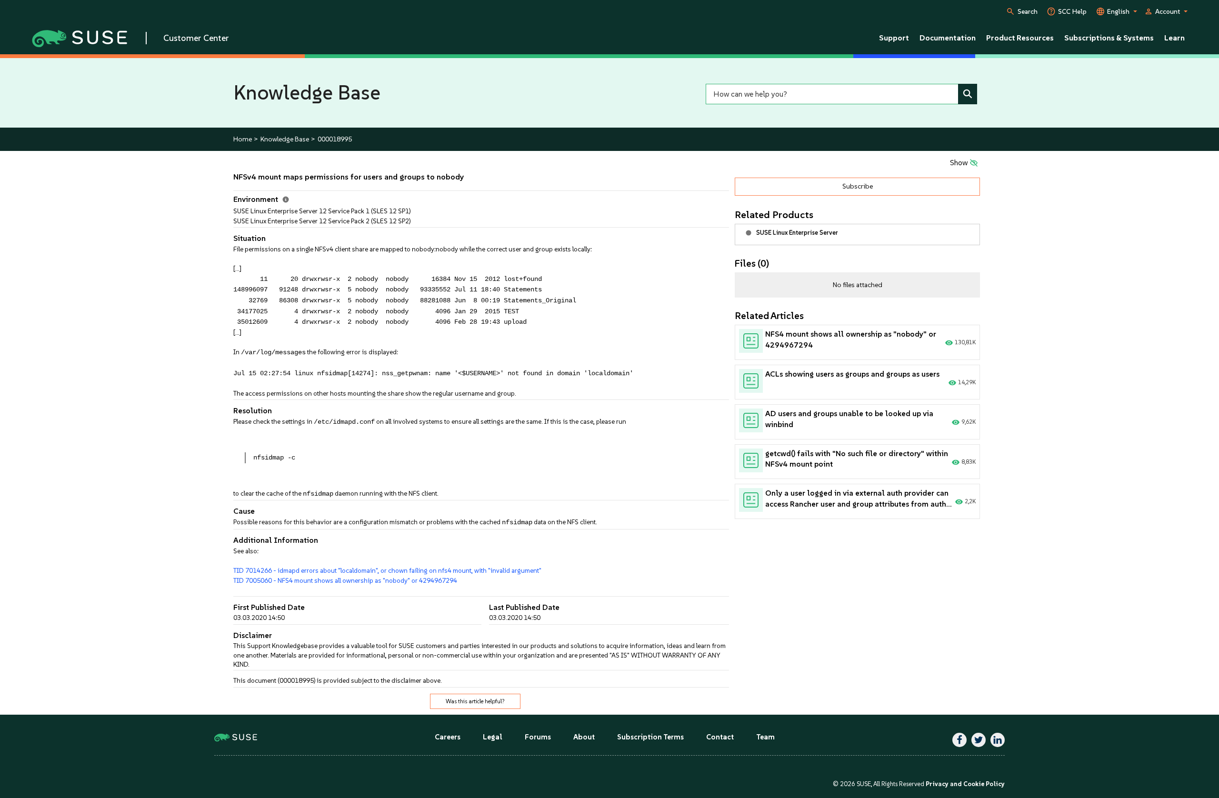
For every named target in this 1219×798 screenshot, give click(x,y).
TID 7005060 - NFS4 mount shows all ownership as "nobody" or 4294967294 (345, 580)
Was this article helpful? (475, 701)
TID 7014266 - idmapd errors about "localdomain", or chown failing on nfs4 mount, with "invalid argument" (387, 570)
